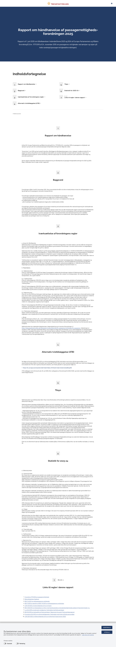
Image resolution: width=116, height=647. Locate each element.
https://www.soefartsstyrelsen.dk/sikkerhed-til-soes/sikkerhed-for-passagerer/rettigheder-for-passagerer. (51, 328)
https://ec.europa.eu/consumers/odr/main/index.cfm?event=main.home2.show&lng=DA (47, 368)
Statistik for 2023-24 (71, 90)
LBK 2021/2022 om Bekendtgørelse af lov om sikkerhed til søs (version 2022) (45, 616)
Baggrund (21, 90)
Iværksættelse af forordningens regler (31, 97)
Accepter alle (107, 627)
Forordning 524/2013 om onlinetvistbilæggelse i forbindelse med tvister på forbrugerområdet (49, 614)
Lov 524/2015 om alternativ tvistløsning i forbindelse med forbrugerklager (44, 610)
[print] (110, 3)
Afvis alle (107, 632)
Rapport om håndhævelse (26, 84)
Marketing (22, 643)
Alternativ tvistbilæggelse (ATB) (29, 103)
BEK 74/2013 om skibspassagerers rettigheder (37, 601)
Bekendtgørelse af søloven (32, 599)
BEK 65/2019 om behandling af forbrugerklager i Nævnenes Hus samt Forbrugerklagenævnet (49, 612)
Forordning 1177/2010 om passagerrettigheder (37, 597)
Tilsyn (66, 84)
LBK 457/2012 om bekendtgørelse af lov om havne (38, 605)
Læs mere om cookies (88, 635)
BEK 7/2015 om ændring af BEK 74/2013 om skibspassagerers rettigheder (44, 603)
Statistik (9, 643)
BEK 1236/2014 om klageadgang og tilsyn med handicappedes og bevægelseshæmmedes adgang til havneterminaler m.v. (57, 608)
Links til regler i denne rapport (74, 97)
